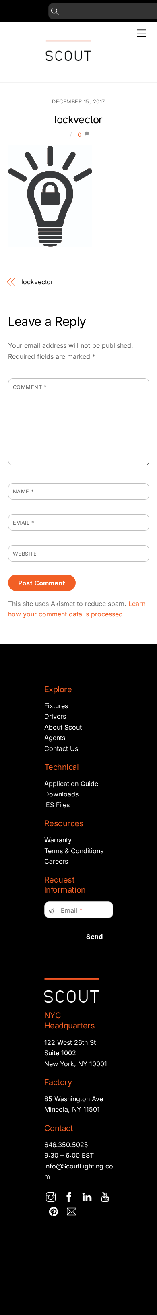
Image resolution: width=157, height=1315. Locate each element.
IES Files (57, 805)
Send (94, 936)
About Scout (63, 727)
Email (23, 523)
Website (25, 554)
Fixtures (56, 706)
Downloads (61, 794)
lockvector (78, 119)
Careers (56, 861)
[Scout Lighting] (68, 67)
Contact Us (61, 748)
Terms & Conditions (73, 851)
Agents (54, 738)
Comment (30, 387)
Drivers (55, 716)
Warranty (58, 840)
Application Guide (71, 783)
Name (23, 491)
